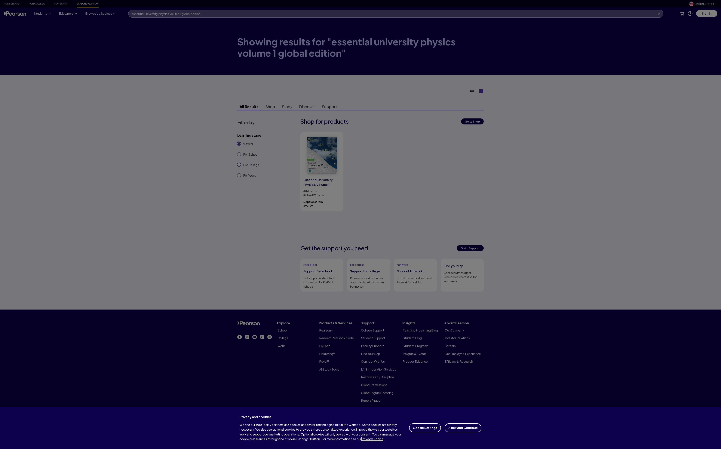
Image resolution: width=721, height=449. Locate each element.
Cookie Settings (425, 428)
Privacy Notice (372, 439)
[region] (360, 428)
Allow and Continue (463, 428)
